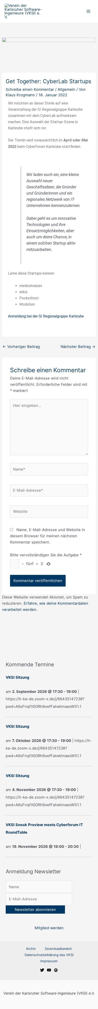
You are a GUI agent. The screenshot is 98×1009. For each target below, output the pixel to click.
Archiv (31, 949)
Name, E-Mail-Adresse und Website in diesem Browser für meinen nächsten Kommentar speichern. (47, 535)
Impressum (49, 961)
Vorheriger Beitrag (21, 346)
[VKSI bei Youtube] (49, 970)
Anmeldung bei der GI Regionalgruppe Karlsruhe (46, 316)
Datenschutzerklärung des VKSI (49, 955)
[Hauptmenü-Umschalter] (88, 11)
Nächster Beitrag (78, 346)
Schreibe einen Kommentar (30, 89)
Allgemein (66, 89)
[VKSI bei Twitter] (42, 970)
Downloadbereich (58, 949)
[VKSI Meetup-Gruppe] (56, 970)
